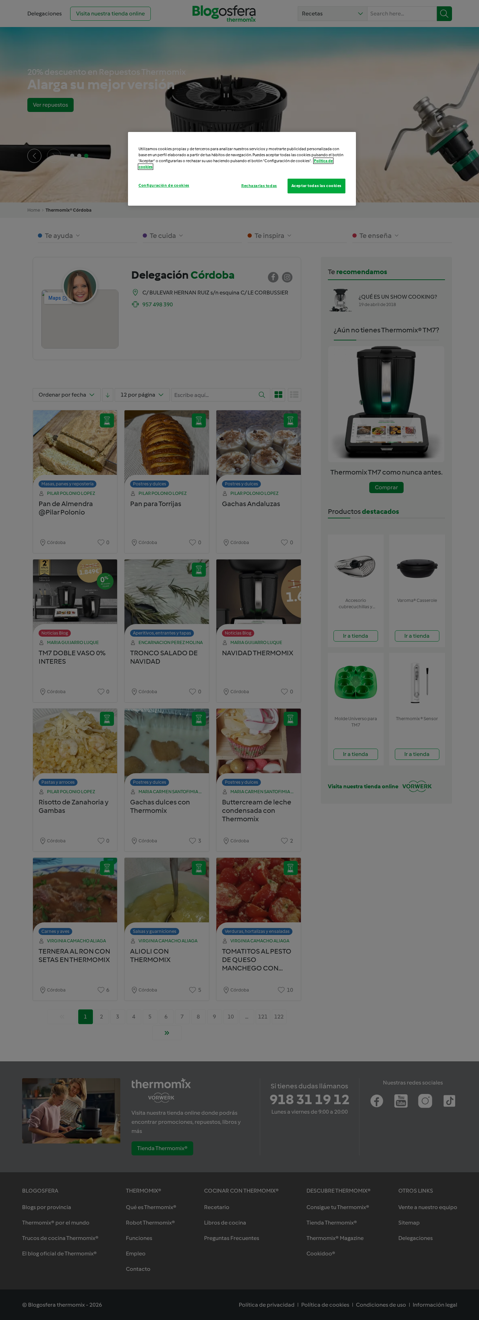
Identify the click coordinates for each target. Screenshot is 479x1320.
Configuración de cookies (164, 185)
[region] (242, 169)
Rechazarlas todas (259, 185)
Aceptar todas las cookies (316, 185)
